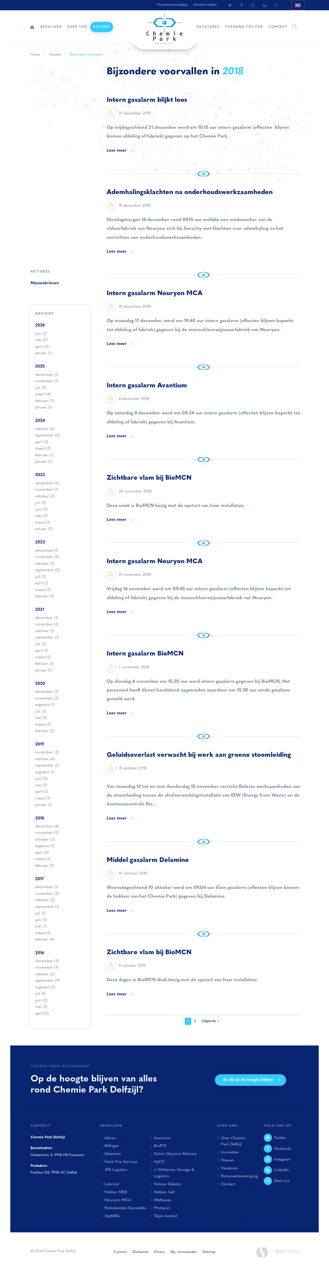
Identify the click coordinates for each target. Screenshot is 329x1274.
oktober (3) (45, 840)
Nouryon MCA (118, 1200)
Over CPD (77, 27)
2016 (39, 953)
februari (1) (44, 401)
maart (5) (43, 449)
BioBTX (160, 1146)
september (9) (47, 981)
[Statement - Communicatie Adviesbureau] (262, 1252)
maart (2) (43, 657)
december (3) (47, 961)
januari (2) (44, 529)
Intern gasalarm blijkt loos (147, 100)
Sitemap (209, 1252)
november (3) (47, 752)
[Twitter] (230, 5)
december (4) (47, 827)
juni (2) (41, 1001)
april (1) (41, 442)
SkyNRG (112, 1216)
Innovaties (230, 1152)
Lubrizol (112, 1184)
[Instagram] (253, 5)
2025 (40, 367)
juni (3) (41, 510)
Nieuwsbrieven (45, 283)
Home (32, 27)
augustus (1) (44, 705)
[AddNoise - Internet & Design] (287, 1255)
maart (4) (43, 394)
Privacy (159, 1252)
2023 (40, 475)
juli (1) (40, 913)
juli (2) (40, 388)
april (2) (42, 1014)
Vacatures (208, 27)
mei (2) (41, 340)
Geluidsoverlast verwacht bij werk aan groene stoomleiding (199, 755)
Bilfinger (112, 1146)
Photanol (162, 1208)
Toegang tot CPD (244, 27)
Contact (278, 27)
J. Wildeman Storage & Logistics (174, 1173)
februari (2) (44, 731)
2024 (40, 421)
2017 (39, 879)
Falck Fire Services (121, 1162)
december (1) (46, 375)
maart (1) (42, 523)
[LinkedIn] (264, 5)
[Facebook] (241, 5)
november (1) (46, 381)
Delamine (113, 1154)
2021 (39, 610)
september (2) (47, 436)
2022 (40, 542)
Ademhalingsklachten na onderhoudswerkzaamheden (190, 192)
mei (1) (41, 718)
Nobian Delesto (167, 1184)
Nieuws (227, 1160)
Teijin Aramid (165, 1216)
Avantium (162, 1138)
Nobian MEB (116, 1192)
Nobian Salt (164, 1192)
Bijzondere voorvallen (86, 54)
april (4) (42, 853)
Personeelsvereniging (172, 4)
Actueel (102, 27)
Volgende (208, 1021)
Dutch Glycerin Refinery (175, 1154)
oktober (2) (45, 496)
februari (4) (44, 940)
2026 (40, 325)
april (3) (42, 347)
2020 (40, 684)
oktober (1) (44, 564)
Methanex (162, 1200)
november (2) (47, 624)
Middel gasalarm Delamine (148, 860)
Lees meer (117, 151)
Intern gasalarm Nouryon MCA (155, 293)
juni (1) (41, 334)
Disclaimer (140, 1252)
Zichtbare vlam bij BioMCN (149, 478)
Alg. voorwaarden (183, 1252)
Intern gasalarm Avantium (147, 386)
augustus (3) (45, 987)
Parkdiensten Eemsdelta (125, 1208)
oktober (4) (45, 429)
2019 (39, 744)
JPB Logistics (116, 1170)
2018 (39, 818)
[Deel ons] (276, 5)
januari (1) (43, 353)
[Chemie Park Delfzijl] (164, 26)
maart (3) (43, 590)
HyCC (159, 1162)
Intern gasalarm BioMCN (145, 654)
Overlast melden (205, 4)
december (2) (47, 483)
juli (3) (40, 712)
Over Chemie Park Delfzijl (233, 1141)
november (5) (47, 557)
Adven (110, 1138)
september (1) (47, 638)
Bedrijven (51, 27)
